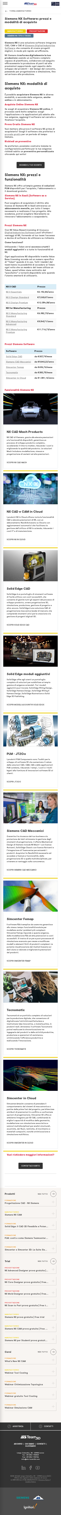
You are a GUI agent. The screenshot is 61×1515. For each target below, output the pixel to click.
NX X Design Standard (17, 297)
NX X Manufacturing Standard (16, 315)
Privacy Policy (44, 1480)
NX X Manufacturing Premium (16, 331)
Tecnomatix (12, 372)
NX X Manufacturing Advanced (16, 323)
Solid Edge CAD (14, 356)
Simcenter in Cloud (16, 377)
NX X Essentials (14, 291)
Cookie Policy (30, 1482)
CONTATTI (41, 1444)
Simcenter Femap (15, 367)
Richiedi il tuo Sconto (30, 165)
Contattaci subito (30, 1166)
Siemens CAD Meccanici (18, 361)
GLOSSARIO (30, 1446)
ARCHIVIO (18, 1444)
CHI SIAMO (29, 1444)
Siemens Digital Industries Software (27, 231)
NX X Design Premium (17, 302)
